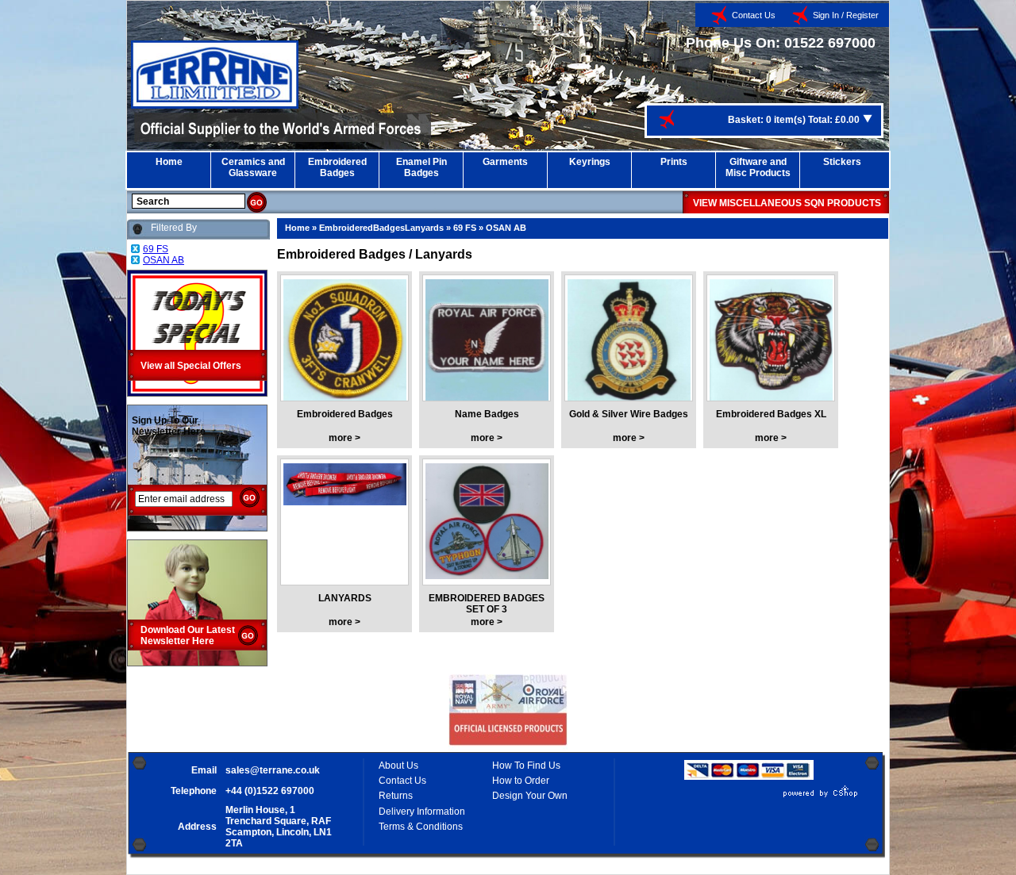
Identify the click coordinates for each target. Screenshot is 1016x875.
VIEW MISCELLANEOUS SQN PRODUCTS (787, 203)
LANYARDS (344, 598)
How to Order (520, 780)
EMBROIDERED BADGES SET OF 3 (487, 604)
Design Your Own (530, 795)
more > (344, 437)
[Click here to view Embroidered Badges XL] (771, 342)
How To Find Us (526, 765)
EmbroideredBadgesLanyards (381, 227)
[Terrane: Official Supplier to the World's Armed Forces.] (214, 105)
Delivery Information (422, 811)
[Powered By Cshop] (773, 797)
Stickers (842, 161)
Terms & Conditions (421, 826)
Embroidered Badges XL (771, 414)
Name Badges (487, 414)
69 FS (464, 227)
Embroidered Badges (345, 414)
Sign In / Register (846, 15)
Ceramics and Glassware (253, 167)
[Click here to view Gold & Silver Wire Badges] (629, 342)
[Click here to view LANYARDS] (344, 526)
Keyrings (589, 161)
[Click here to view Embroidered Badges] (344, 342)
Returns (396, 795)
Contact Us (753, 15)
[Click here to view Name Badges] (486, 342)
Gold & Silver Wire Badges (628, 414)
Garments (505, 161)
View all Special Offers (190, 365)
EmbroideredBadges (337, 167)
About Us (398, 765)
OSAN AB (506, 227)
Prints (673, 161)
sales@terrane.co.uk (272, 770)
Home (169, 161)
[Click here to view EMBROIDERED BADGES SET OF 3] (486, 526)
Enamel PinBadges (421, 167)
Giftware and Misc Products (758, 167)
